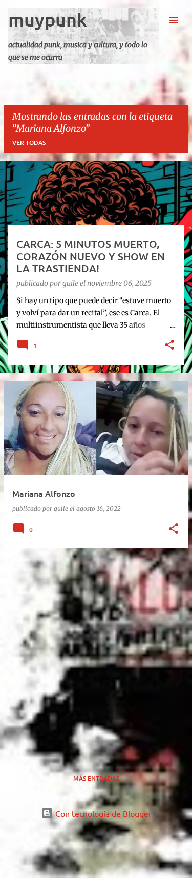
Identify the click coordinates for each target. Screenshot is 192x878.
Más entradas (96, 778)
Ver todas (29, 142)
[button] (169, 346)
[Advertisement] (96, 651)
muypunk (47, 19)
